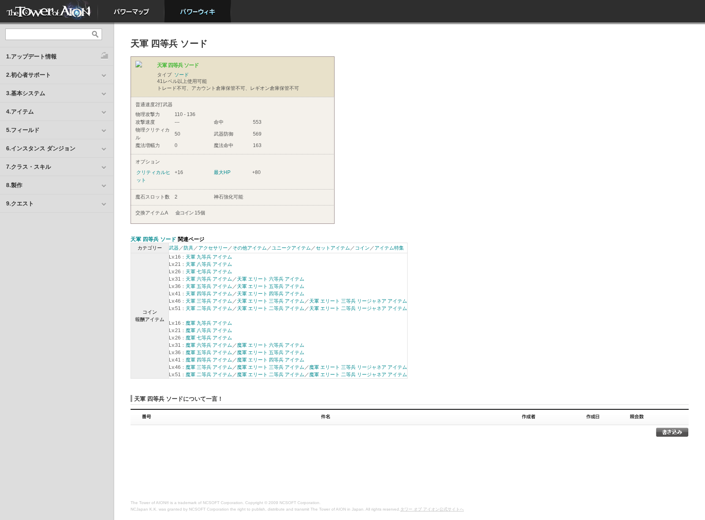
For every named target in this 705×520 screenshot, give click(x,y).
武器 (174, 248)
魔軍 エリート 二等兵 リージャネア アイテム (358, 374)
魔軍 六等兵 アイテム (209, 345)
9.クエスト (20, 203)
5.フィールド (23, 130)
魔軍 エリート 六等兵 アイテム (270, 345)
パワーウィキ (197, 11)
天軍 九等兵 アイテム (209, 257)
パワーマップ (131, 11)
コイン (362, 248)
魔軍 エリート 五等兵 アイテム (270, 352)
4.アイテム (20, 111)
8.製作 (14, 185)
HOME (49, 11)
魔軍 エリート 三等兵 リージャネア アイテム (358, 367)
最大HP (222, 172)
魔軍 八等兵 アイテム (209, 330)
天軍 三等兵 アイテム (209, 301)
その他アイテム (250, 248)
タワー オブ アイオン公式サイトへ (432, 509)
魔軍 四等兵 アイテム (209, 360)
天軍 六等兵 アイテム (209, 279)
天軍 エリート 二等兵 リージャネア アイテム (358, 308)
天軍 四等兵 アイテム (209, 294)
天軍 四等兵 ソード (153, 239)
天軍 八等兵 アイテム (209, 264)
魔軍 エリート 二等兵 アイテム (270, 374)
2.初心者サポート (28, 74)
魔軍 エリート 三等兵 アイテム (270, 367)
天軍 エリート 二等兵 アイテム (270, 308)
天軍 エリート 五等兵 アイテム (270, 286)
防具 (188, 248)
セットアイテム (333, 248)
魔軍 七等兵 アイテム (209, 338)
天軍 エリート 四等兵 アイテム (270, 294)
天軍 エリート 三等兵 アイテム (270, 301)
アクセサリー (213, 248)
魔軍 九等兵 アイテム (209, 323)
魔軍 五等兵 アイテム (209, 352)
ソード (181, 75)
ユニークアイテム (291, 248)
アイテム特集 (389, 248)
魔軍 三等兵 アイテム (209, 367)
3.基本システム (25, 93)
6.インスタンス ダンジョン (40, 148)
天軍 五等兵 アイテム (209, 286)
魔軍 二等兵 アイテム (209, 374)
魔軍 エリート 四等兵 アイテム (270, 360)
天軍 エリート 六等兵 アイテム (270, 279)
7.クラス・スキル (28, 166)
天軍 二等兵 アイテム (209, 308)
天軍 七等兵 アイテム (209, 272)
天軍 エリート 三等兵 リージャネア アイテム (358, 301)
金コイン (184, 213)
